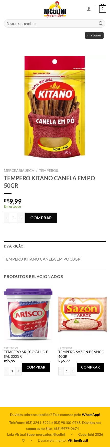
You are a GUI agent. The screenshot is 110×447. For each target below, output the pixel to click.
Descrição (13, 246)
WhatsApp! (91, 414)
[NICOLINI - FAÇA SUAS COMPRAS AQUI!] (55, 9)
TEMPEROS (48, 170)
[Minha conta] (88, 9)
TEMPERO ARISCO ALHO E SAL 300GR (26, 354)
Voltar (96, 35)
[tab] (55, 246)
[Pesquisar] (100, 23)
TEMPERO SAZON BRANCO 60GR (81, 354)
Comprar (41, 217)
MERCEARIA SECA (19, 170)
